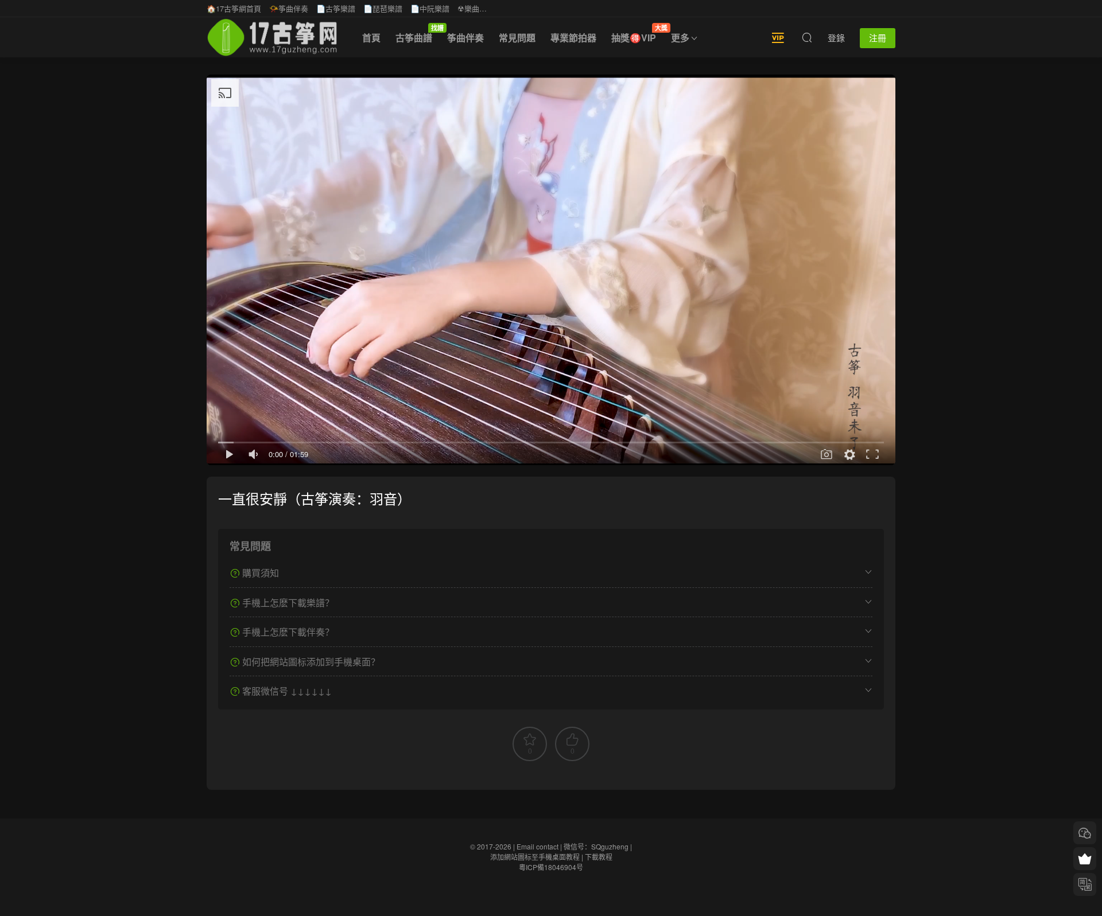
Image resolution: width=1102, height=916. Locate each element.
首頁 (371, 37)
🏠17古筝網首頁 (234, 8)
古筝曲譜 (417, 34)
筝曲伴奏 (465, 37)
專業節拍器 (573, 37)
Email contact (537, 846)
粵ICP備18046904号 (551, 867)
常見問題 (517, 37)
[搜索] (807, 37)
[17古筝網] (272, 37)
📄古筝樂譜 (335, 8)
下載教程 (598, 857)
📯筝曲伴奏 (288, 8)
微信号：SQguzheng (596, 846)
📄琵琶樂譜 (382, 8)
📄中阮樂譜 (429, 8)
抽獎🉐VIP (637, 34)
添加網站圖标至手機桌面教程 (535, 857)
